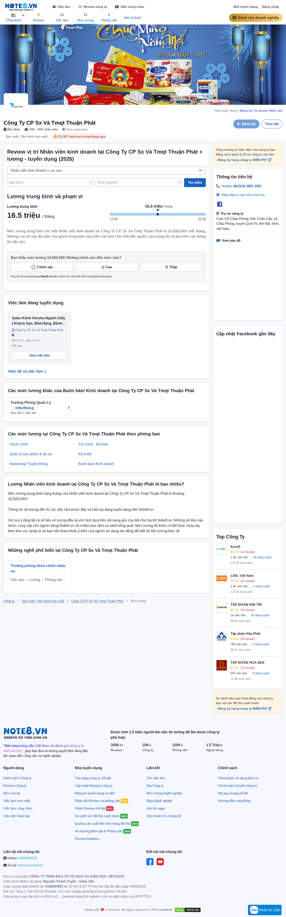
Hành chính (19, 444)
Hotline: (241, 186)
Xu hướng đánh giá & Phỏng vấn (102, 831)
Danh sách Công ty (17, 778)
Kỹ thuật (84, 454)
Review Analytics (87, 839)
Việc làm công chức (18, 808)
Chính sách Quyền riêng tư (237, 785)
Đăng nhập (270, 6)
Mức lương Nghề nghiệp (164, 793)
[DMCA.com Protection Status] (187, 909)
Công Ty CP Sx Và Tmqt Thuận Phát (97, 601)
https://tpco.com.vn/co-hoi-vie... (244, 195)
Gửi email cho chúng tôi (163, 816)
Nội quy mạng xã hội (233, 793)
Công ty (9, 601)
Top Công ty (155, 785)
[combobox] (106, 170)
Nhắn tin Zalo (269, 910)
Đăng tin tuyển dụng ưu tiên (95, 793)
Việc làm (63, 6)
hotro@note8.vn (30, 865)
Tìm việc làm (155, 778)
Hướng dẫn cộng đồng (234, 801)
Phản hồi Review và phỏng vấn (101, 801)
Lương (35, 580)
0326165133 (28, 858)
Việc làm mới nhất (16, 801)
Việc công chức (132, 6)
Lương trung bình (22, 206)
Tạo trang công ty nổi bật (93, 778)
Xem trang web (76, 129)
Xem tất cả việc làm (25, 371)
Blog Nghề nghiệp (159, 801)
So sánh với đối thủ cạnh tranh (101, 816)
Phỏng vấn (53, 580)
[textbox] (106, 170)
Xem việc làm (39, 355)
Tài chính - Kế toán (93, 444)
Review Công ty (15, 785)
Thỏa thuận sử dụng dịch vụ (238, 778)
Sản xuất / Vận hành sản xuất (43, 601)
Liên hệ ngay (155, 808)
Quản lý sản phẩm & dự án (31, 454)
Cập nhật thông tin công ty (94, 785)
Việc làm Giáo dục (16, 816)
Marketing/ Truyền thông (29, 464)
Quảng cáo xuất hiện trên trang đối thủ (106, 823)
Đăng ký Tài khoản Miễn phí (261, 110)
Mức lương (11, 793)
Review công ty (95, 6)
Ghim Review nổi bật (94, 808)
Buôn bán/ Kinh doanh (96, 464)
